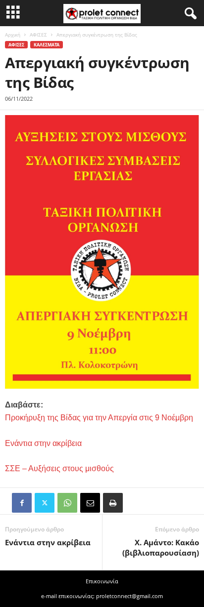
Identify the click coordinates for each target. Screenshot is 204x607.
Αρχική (12, 34)
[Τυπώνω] (113, 503)
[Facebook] (22, 503)
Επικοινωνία (102, 581)
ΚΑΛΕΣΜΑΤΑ (46, 44)
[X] (44, 503)
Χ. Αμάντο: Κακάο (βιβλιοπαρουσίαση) (160, 547)
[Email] (90, 503)
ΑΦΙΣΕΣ (38, 34)
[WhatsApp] (67, 503)
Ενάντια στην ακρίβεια (48, 542)
